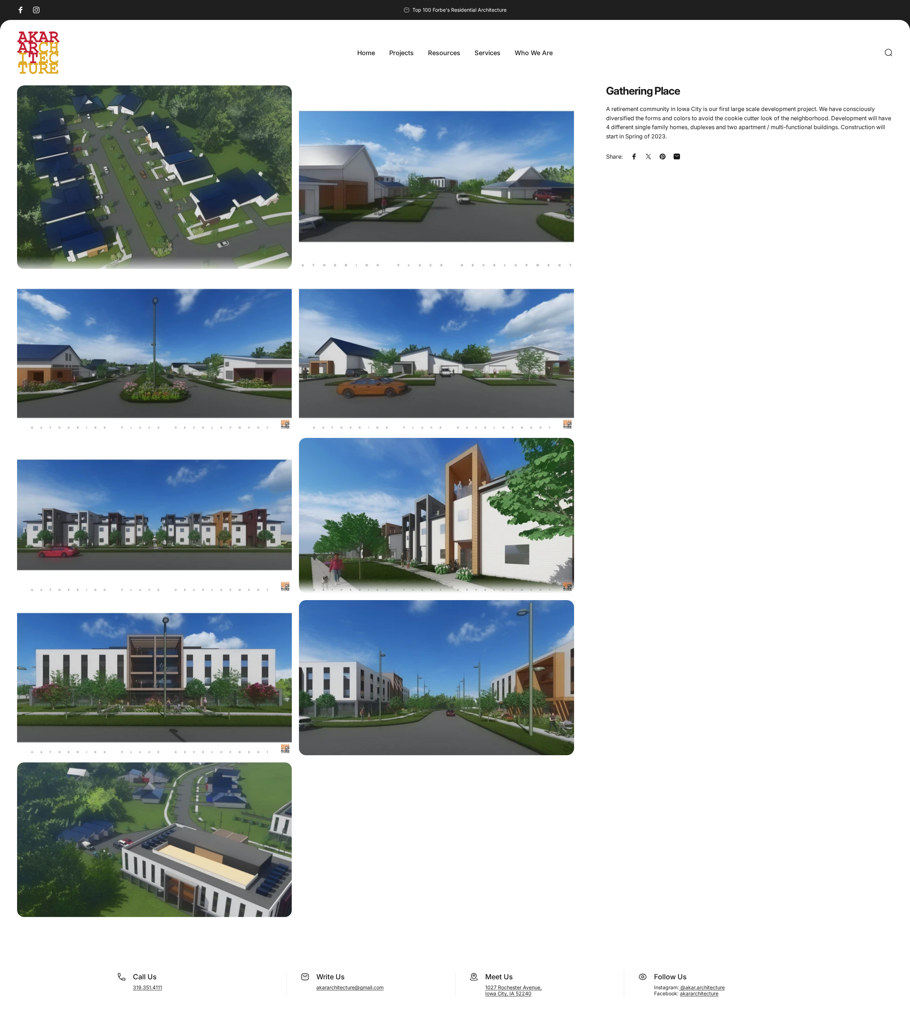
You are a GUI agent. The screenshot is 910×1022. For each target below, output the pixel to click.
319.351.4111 (147, 987)
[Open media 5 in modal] (154, 515)
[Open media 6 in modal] (436, 515)
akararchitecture (699, 993)
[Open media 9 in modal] (154, 839)
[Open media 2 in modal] (436, 177)
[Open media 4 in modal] (436, 353)
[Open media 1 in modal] (154, 177)
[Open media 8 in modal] (436, 677)
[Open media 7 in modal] (154, 677)
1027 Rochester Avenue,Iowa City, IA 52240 (513, 990)
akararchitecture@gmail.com (350, 987)
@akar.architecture (702, 987)
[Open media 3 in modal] (154, 353)
